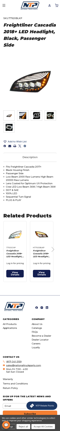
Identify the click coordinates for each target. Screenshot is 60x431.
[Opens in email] (9, 146)
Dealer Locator (40, 339)
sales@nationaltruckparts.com (23, 365)
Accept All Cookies (43, 426)
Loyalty (36, 347)
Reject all (23, 426)
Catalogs (37, 328)
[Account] (49, 5)
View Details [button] (15, 273)
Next (53, 252)
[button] (30, 141)
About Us (37, 324)
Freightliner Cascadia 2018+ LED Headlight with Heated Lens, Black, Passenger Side (41, 253)
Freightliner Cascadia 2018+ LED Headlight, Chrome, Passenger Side (14, 253)
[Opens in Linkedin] (46, 307)
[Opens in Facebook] (36, 307)
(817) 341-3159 (13, 361)
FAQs (35, 332)
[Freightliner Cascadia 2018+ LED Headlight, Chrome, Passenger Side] (15, 234)
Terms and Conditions (15, 383)
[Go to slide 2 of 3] (28, 283)
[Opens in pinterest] (24, 146)
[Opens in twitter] (19, 146)
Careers (36, 343)
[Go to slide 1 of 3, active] (24, 283)
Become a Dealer (41, 336)
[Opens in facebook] (4, 146)
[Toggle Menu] (5, 5)
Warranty (8, 379)
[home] (14, 306)
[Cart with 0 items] (56, 5)
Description (30, 157)
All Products (10, 324)
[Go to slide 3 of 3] (33, 283)
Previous (4, 252)
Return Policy (10, 388)
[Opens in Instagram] (41, 307)
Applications (10, 328)
